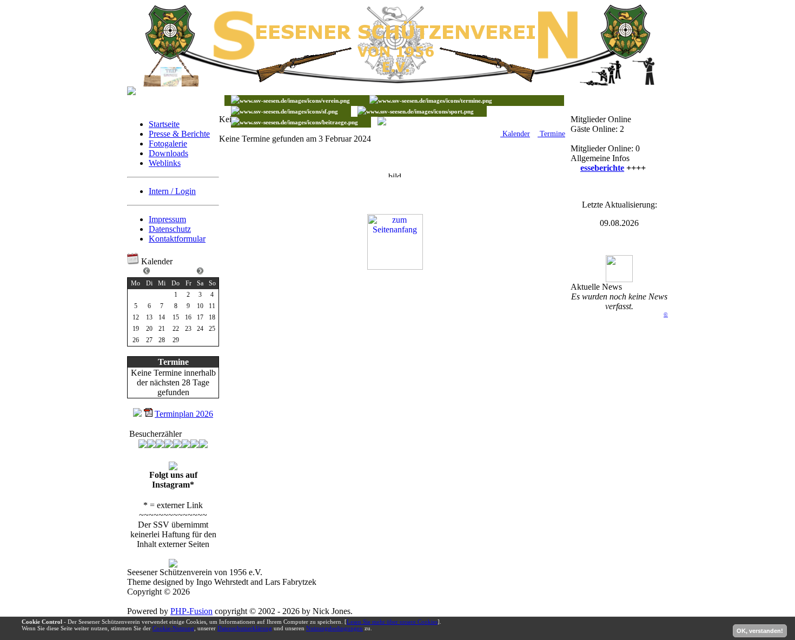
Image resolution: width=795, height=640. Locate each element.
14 (161, 317)
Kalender (515, 134)
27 (149, 340)
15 (176, 317)
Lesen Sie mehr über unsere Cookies (392, 621)
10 (200, 306)
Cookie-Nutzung (173, 628)
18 (212, 317)
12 (135, 317)
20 (149, 328)
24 (200, 328)
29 (176, 340)
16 (188, 317)
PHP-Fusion (191, 611)
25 (212, 328)
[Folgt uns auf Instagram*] (173, 467)
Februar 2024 (173, 270)
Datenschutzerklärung (244, 628)
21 (161, 328)
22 (176, 328)
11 (212, 306)
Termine (551, 134)
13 (149, 317)
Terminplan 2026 (184, 413)
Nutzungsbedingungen (334, 628)
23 (188, 328)
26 (135, 340)
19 (135, 328)
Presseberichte (594, 167)
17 (200, 317)
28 (161, 340)
